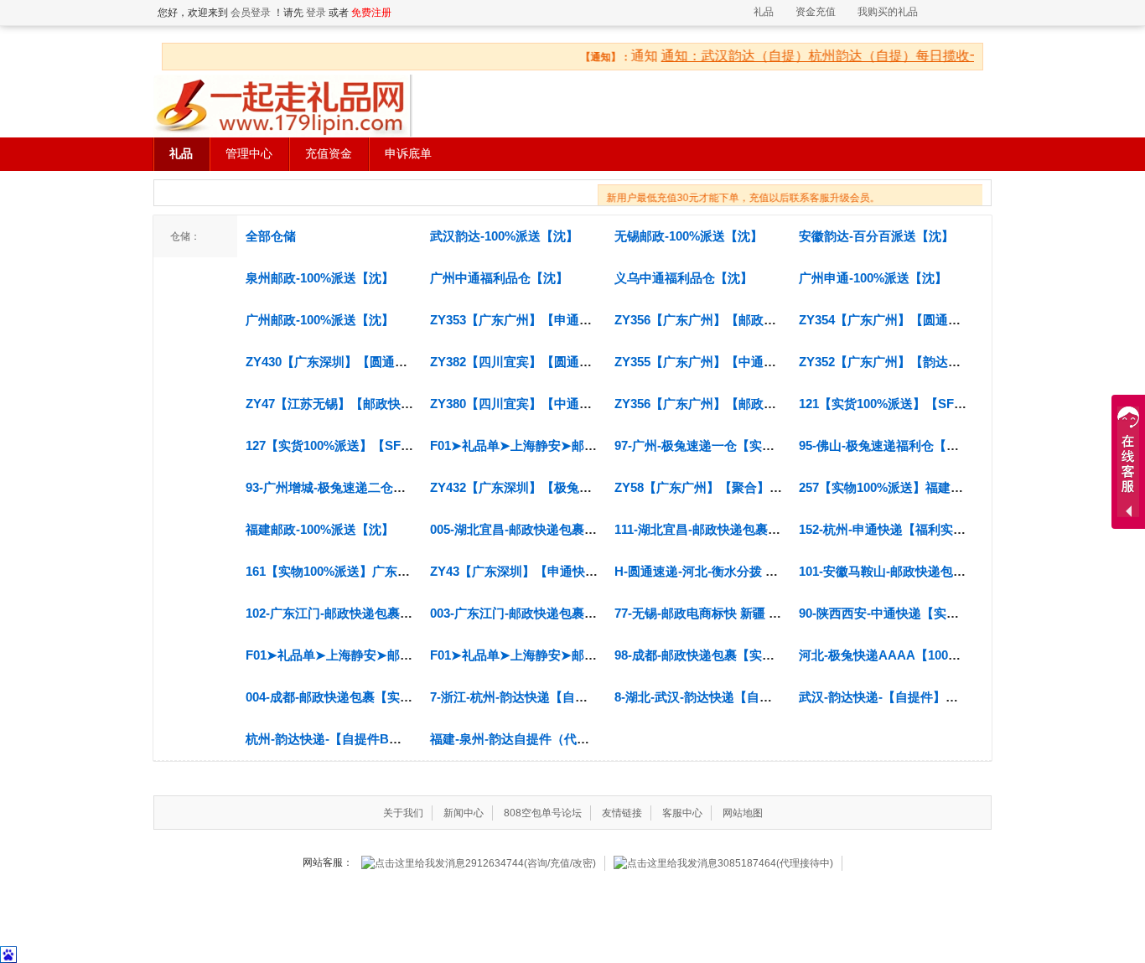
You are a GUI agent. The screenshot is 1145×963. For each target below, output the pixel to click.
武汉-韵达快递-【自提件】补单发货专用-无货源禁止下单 (956, 697)
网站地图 (743, 813)
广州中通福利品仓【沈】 (499, 278)
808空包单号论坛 (543, 813)
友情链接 (622, 813)
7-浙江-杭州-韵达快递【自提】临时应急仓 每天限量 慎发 (587, 697)
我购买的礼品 (887, 12)
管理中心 (248, 154)
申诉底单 (408, 154)
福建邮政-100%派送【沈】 (320, 529)
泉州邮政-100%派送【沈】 (320, 278)
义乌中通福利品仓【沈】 (683, 278)
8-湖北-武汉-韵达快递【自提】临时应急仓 (730, 697)
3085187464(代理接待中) (775, 863)
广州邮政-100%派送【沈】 (320, 320)
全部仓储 (271, 236)
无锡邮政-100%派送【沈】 (688, 236)
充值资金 (328, 154)
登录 (316, 12)
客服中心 (682, 813)
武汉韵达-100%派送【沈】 (504, 236)
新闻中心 (463, 813)
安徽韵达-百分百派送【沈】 (876, 236)
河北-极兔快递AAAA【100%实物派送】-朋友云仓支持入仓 (963, 655)
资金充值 (815, 12)
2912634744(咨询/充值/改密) (530, 863)
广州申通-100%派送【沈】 (873, 278)
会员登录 (251, 12)
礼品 (764, 12)
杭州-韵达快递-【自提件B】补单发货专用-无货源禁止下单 (407, 739)
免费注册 (371, 12)
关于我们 (403, 813)
